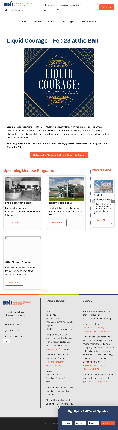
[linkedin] (21, 336)
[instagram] (11, 336)
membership (89, 327)
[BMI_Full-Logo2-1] (18, 2)
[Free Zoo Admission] (23, 179)
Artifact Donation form (96, 382)
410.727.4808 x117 (54, 365)
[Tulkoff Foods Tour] (66, 179)
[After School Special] (23, 238)
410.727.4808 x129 (92, 369)
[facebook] (5, 336)
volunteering (103, 331)
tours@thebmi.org (54, 362)
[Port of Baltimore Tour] (103, 181)
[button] (93, 201)
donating (100, 327)
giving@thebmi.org (94, 365)
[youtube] (16, 336)
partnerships (89, 331)
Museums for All (53, 349)
